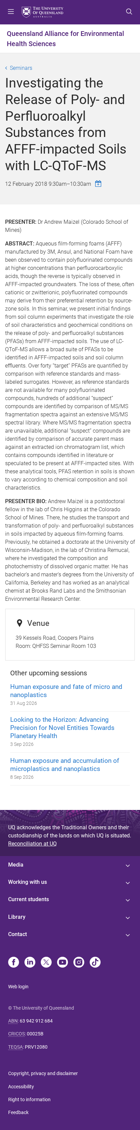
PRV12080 (36, 1047)
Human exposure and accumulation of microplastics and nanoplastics (64, 765)
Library (16, 917)
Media (15, 864)
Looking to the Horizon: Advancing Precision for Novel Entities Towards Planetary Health (62, 728)
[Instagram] (78, 963)
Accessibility (21, 1086)
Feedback (18, 1112)
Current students (28, 899)
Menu (11, 12)
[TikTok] (95, 963)
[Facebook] (13, 963)
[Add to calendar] (99, 183)
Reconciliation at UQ (32, 843)
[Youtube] (62, 963)
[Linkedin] (29, 963)
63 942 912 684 (36, 1021)
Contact (17, 934)
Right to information (29, 1099)
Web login (18, 986)
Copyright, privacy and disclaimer (43, 1073)
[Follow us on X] (46, 963)
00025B (35, 1033)
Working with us (27, 882)
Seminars (21, 68)
